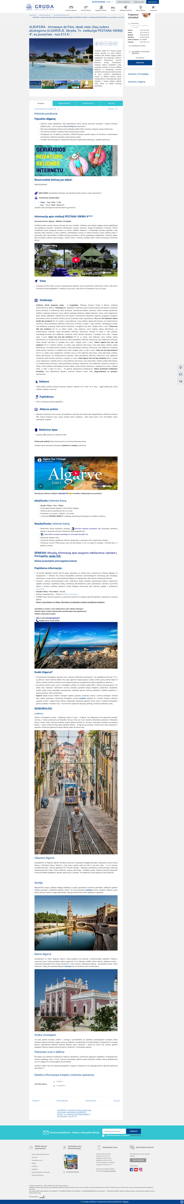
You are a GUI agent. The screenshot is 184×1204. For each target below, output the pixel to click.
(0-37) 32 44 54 (144, 30)
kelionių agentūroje (110, 1171)
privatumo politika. (135, 1135)
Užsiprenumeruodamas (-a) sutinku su (123, 1135)
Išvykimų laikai (139, 2)
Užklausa (140, 63)
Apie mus (34, 1157)
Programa (40, 103)
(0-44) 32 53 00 (144, 37)
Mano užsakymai (124, 2)
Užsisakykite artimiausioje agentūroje (141, 52)
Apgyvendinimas (64, 103)
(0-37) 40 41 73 (144, 42)
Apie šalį (111, 103)
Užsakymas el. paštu (138, 46)
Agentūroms (152, 2)
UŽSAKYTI (133, 1131)
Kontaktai (34, 1166)
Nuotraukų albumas (37, 1175)
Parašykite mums (36, 1160)
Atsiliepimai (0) (87, 103)
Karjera (33, 1163)
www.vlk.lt (39, 589)
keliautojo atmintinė (69, 594)
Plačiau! (59, 1202)
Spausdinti (111, 109)
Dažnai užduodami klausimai (40, 1154)
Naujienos (34, 1169)
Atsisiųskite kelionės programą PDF (45, 109)
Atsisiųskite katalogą (72, 1172)
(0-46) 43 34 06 (144, 35)
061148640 (143, 39)
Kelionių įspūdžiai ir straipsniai (40, 1172)
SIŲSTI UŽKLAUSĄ (138, 1160)
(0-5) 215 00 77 (144, 32)
